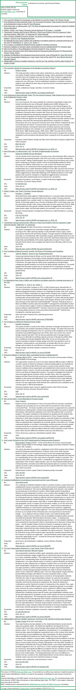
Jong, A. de (28, 43)
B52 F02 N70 (20, 144)
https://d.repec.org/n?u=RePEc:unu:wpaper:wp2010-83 (35, 93)
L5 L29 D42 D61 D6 (23, 612)
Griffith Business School (37, 684)
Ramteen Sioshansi (50, 45)
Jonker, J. (36, 43)
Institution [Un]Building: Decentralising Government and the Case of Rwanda (31, 55)
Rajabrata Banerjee (28, 38)
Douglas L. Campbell (53, 30)
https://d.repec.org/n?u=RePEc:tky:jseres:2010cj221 (34, 249)
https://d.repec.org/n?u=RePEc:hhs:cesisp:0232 (32, 396)
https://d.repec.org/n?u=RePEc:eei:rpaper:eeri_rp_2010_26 (36, 220)
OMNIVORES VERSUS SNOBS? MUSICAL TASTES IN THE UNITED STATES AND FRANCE (37, 61)
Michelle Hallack (10, 59)
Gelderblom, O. (18, 43)
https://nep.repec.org (47, 678)
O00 (17, 391)
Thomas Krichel (24, 688)
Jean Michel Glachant (64, 57)
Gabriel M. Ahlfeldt (68, 26)
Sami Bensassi (35, 24)
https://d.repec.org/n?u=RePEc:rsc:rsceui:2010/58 (33, 352)
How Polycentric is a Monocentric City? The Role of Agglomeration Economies (31, 26)
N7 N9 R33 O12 (21, 184)
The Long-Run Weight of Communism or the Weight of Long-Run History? (30, 20)
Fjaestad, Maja (66, 47)
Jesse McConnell (66, 55)
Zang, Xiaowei (51, 49)
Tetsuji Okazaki (43, 34)
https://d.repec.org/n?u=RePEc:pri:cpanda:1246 (32, 667)
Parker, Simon (15, 53)
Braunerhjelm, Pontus (23, 443)
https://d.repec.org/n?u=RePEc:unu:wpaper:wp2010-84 (35, 438)
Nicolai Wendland (10, 28)
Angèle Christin (9, 63)
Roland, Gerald (63, 20)
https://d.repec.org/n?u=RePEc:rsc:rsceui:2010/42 (33, 617)
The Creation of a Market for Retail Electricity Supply (22, 45)
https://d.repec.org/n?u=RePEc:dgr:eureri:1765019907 (34, 319)
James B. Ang (15, 38)
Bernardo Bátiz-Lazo (8, 12)
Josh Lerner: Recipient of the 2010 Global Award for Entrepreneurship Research (32, 51)
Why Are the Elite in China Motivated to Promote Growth (23, 49)
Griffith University (54, 684)
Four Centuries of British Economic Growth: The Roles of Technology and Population (33, 36)
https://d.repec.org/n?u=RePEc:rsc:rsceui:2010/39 (33, 546)
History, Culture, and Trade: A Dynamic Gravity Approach (23, 30)
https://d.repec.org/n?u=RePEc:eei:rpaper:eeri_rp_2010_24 (36, 189)
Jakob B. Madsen (22, 254)
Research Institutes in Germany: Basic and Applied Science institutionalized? (31, 47)
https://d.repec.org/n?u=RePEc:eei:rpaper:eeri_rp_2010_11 (36, 149)
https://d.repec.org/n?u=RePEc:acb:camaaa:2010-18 (34, 278)
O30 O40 (19, 273)
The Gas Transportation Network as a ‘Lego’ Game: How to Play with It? (29, 57)
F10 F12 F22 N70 (22, 215)
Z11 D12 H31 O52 (22, 662)
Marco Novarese (22, 680)
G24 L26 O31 (20, 473)
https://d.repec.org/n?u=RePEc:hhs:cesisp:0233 (32, 478)
